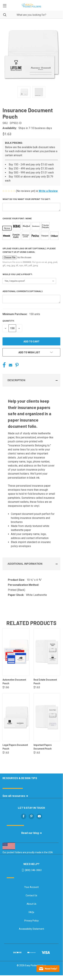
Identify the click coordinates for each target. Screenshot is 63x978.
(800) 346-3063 (33, 869)
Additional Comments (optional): (23, 291)
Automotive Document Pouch (14, 681)
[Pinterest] (17, 365)
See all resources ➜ (15, 795)
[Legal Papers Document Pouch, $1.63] (16, 717)
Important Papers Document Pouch (43, 746)
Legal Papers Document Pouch (15, 746)
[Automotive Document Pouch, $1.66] (16, 652)
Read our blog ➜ (31, 833)
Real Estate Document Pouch (45, 681)
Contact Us (31, 895)
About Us (31, 904)
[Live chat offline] (48, 968)
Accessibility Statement (31, 929)
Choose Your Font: (17, 218)
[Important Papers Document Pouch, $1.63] (47, 717)
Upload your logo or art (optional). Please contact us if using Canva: (29, 250)
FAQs (31, 912)
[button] (47, 191)
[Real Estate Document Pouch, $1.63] (47, 652)
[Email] (10, 365)
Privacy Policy (31, 920)
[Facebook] (4, 365)
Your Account (31, 887)
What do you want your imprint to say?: (27, 199)
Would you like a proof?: (18, 274)
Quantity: (8, 320)
